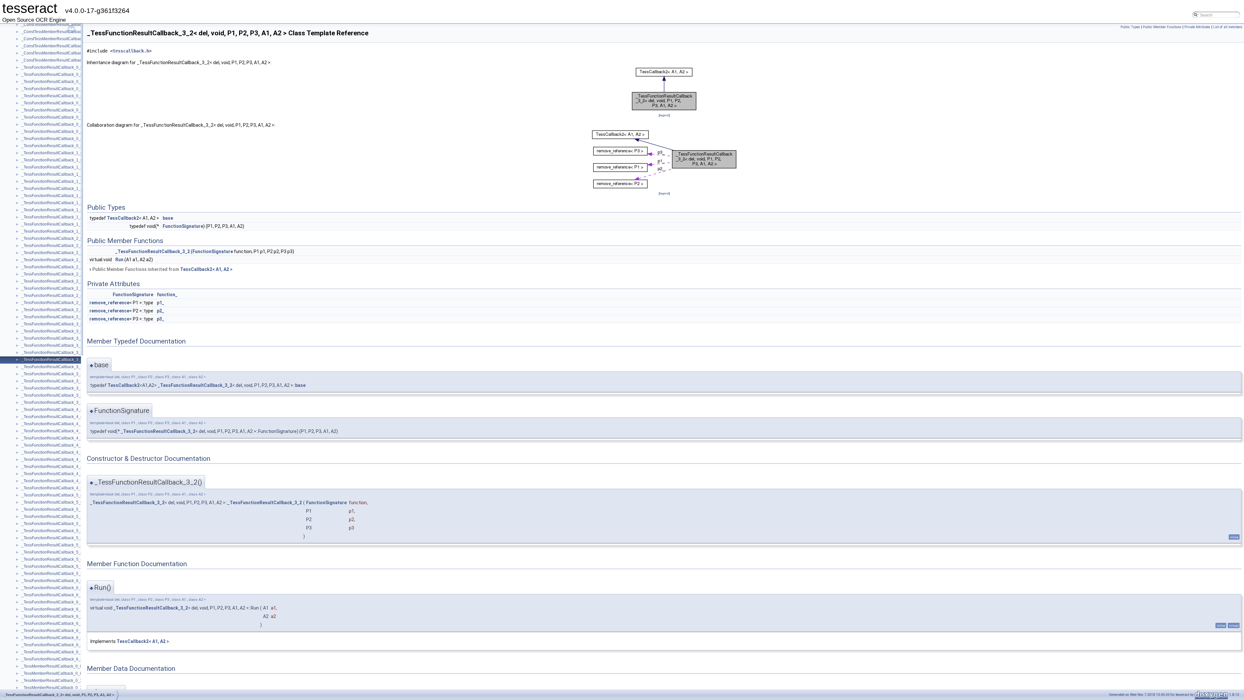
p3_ (160, 318)
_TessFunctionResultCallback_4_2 (52, 438)
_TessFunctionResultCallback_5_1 (52, 509)
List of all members (1227, 27)
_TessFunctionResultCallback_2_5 (52, 310)
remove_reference (109, 302)
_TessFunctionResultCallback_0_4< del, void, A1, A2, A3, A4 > (75, 131)
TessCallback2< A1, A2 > (206, 269)
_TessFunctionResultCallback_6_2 (52, 609)
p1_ (160, 302)
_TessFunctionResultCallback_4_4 (52, 466)
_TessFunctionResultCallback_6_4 (52, 638)
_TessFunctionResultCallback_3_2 (52, 352)
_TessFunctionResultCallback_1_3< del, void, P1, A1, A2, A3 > (76, 203)
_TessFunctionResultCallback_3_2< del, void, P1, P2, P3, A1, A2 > (79, 359)
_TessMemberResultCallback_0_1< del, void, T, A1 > (67, 687)
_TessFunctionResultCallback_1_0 (52, 153)
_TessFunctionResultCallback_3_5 (52, 395)
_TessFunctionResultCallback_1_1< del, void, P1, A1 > (69, 174)
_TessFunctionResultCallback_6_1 (52, 595)
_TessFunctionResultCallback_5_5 (52, 566)
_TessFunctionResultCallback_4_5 (52, 481)
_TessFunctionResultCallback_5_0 (52, 495)
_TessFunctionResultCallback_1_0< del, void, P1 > (66, 160)
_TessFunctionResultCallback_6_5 (52, 652)
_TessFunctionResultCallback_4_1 (52, 424)
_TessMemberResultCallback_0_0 (51, 666)
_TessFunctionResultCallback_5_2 (52, 523)
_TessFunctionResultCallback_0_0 (52, 67)
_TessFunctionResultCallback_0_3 (52, 110)
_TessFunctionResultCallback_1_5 (52, 224)
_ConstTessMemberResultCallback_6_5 (57, 53)
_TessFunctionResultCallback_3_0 (52, 324)
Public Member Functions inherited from (162, 269)
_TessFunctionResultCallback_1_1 (52, 167)
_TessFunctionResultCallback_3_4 (52, 381)
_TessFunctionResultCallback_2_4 (52, 295)
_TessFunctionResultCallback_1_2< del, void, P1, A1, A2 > (72, 188)
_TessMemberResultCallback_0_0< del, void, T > (64, 673)
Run (119, 259)
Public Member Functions (1162, 27)
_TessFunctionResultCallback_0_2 (52, 96)
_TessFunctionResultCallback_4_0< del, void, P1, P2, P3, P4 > (76, 416)
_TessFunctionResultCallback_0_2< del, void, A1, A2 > (69, 103)
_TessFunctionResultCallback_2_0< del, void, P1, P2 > (69, 245)
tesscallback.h (131, 50)
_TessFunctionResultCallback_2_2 (52, 267)
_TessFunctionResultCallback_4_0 (52, 409)
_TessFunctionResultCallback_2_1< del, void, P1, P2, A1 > (72, 260)
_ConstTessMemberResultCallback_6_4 (57, 39)
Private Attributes (1197, 27)
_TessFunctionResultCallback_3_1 (52, 338)
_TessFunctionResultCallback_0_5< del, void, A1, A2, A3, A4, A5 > (79, 146)
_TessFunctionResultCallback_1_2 (52, 181)
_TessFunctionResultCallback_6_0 (52, 580)
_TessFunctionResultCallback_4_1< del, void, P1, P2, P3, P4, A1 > (79, 431)
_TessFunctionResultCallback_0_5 (52, 138)
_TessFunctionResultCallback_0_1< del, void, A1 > (66, 89)
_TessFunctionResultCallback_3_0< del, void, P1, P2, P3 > (73, 331)
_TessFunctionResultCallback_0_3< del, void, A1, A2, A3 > (72, 117)
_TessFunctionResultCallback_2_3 (52, 281)
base (168, 218)
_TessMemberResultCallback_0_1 (51, 680)
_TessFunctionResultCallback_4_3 (52, 452)
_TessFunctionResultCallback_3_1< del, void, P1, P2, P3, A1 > (76, 345)
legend (664, 115)
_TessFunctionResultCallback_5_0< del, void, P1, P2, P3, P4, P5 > (79, 502)
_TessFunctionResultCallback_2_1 (52, 253)
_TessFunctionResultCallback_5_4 (52, 552)
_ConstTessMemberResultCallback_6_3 (57, 24)
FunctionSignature (183, 226)
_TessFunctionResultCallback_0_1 (52, 81)
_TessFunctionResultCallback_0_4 (52, 124)
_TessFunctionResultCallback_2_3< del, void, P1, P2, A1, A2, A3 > (79, 288)
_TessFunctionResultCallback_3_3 (52, 367)
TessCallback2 (123, 218)
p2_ (160, 310)
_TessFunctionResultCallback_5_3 (52, 538)
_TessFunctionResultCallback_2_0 (52, 238)
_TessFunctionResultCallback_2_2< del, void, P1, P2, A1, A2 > (76, 274)
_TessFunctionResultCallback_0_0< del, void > (62, 74)
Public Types (1130, 27)
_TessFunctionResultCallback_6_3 (52, 623)
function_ (167, 294)
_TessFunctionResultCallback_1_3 (52, 195)
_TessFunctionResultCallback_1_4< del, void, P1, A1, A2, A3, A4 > (79, 217)
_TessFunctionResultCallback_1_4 (52, 210)
